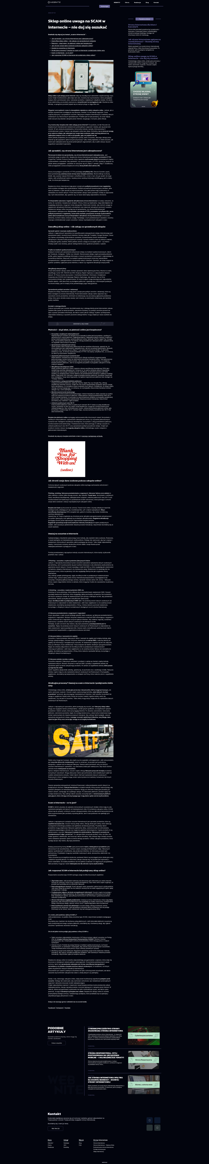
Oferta (127, 2)
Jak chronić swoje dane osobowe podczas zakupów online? (72, 46)
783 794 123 (55, 1128)
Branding (66, 1147)
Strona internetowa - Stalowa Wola (103, 1145)
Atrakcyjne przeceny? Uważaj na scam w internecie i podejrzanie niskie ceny (78, 50)
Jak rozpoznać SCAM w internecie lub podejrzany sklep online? (73, 55)
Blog (147, 2)
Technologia (104, 6)
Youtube (67, 1008)
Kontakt (156, 2)
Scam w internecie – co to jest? (62, 53)
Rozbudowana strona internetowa (103, 1147)
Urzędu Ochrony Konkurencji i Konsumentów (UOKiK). (75, 939)
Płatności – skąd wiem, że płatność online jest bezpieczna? (71, 43)
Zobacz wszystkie (57, 1043)
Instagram (59, 1008)
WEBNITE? (117, 2)
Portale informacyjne (99, 1149)
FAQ (80, 1145)
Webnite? (50, 1143)
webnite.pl (104, 1162)
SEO (65, 1145)
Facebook (51, 1008)
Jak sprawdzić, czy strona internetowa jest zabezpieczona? (72, 38)
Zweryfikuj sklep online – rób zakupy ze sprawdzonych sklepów (73, 41)
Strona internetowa (99, 1143)
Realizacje (137, 2)
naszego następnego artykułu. (92, 436)
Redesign (66, 1143)
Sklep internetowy (98, 1151)
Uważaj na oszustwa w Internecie (63, 48)
